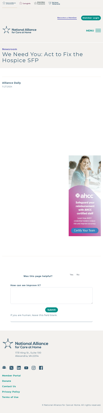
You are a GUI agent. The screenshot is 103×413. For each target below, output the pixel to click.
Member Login (91, 18)
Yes (71, 274)
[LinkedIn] (19, 367)
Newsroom (9, 49)
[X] (12, 367)
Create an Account (39, 124)
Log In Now (15, 124)
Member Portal (11, 375)
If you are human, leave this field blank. (33, 315)
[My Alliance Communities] (4, 367)
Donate (6, 381)
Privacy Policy (11, 392)
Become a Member (67, 18)
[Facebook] (41, 367)
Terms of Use (10, 397)
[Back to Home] (42, 30)
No (78, 274)
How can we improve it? (25, 285)
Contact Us (9, 386)
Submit (51, 310)
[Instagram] (34, 367)
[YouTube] (27, 367)
